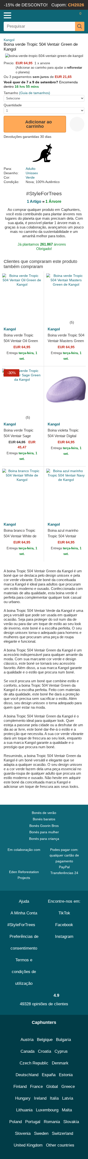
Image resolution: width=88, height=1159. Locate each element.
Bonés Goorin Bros (44, 826)
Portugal (32, 1121)
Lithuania (24, 1110)
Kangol (9, 40)
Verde (30, 177)
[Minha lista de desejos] (70, 15)
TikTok (64, 913)
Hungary (23, 1098)
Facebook (64, 924)
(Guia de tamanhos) (34, 93)
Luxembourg (47, 1110)
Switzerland (62, 1133)
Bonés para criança (44, 839)
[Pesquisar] (79, 26)
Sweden (41, 1133)
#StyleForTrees (22, 924)
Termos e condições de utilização (24, 972)
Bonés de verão (44, 813)
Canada (27, 1051)
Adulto (30, 169)
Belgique (45, 1039)
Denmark (60, 1063)
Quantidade (13, 105)
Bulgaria (63, 1039)
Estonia (66, 1074)
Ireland (40, 1098)
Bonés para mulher (44, 832)
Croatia (44, 1051)
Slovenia (23, 1133)
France (36, 1086)
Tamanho (11, 93)
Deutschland (27, 1074)
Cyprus (61, 1051)
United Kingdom (28, 1145)
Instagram (64, 936)
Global (52, 1086)
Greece (68, 1086)
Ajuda (24, 901)
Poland (15, 1121)
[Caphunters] (26, 15)
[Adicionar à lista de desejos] (77, 124)
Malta (67, 1110)
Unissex (32, 173)
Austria (27, 1039)
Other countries (60, 1145)
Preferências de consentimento (24, 942)
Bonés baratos (44, 819)
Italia (54, 1098)
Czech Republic (34, 1063)
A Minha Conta (24, 913)
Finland (20, 1086)
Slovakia (71, 1121)
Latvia (67, 1098)
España (48, 1074)
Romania (52, 1121)
